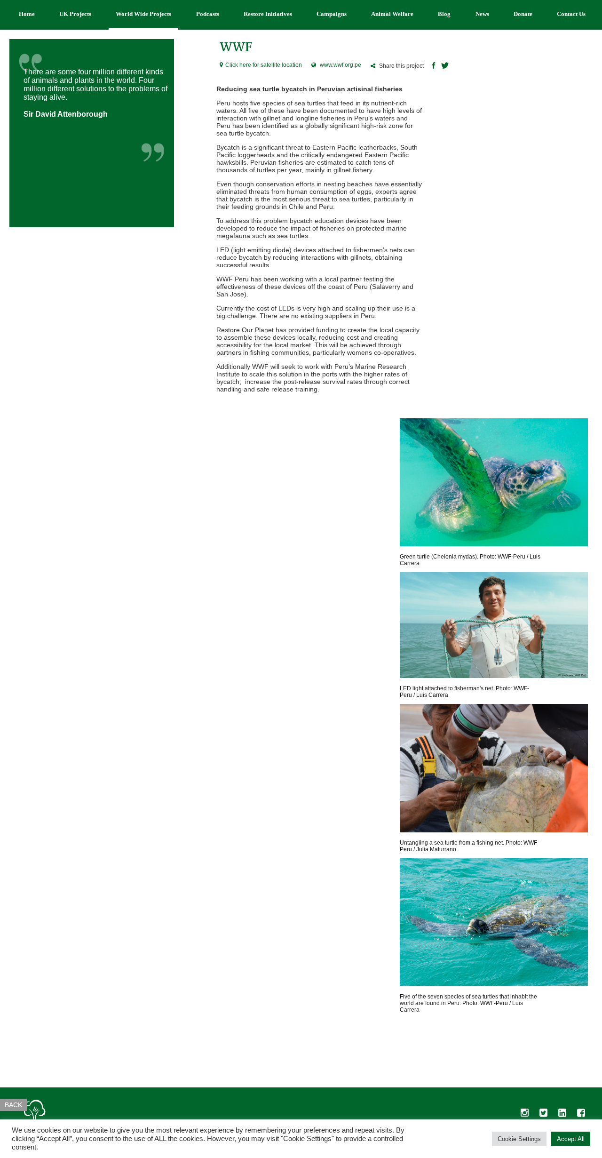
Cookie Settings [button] (519, 1138)
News (482, 13)
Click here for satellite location (263, 65)
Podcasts (207, 13)
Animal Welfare (392, 13)
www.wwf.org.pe (340, 65)
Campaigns (332, 13)
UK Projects (75, 13)
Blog (444, 13)
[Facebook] (433, 66)
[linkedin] (562, 1115)
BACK (13, 1105)
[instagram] (524, 1115)
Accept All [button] (571, 1138)
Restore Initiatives (268, 13)
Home (27, 13)
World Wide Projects (143, 13)
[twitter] (543, 1115)
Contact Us (571, 13)
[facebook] (581, 1115)
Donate (523, 13)
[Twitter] (445, 66)
